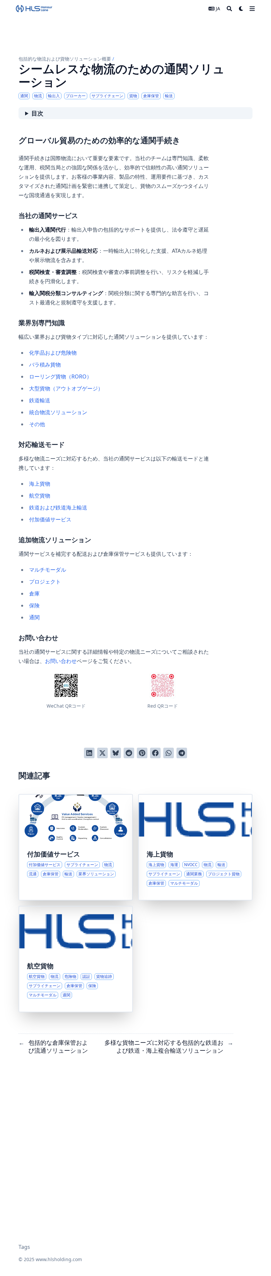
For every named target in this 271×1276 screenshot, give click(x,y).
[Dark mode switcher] (241, 8)
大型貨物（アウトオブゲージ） (66, 388)
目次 (37, 113)
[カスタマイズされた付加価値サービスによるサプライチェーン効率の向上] (75, 847)
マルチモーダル (47, 569)
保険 (34, 605)
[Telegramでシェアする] (181, 753)
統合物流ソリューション (58, 412)
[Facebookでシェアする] (155, 753)
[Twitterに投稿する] (102, 753)
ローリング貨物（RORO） (60, 376)
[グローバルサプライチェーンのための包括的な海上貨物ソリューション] (195, 847)
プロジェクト (45, 581)
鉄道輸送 (39, 400)
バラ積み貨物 (45, 364)
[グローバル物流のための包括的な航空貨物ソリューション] (75, 959)
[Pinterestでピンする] (142, 753)
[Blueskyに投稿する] (115, 753)
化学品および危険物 (53, 352)
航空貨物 (39, 495)
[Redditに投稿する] (129, 753)
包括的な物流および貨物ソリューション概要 (65, 59)
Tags (24, 1247)
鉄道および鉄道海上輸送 (58, 507)
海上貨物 (39, 483)
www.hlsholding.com (59, 1259)
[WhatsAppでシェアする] (168, 753)
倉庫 (34, 593)
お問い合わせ (61, 661)
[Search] (229, 8)
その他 (37, 424)
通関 (34, 617)
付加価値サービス (50, 519)
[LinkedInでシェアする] (89, 753)
